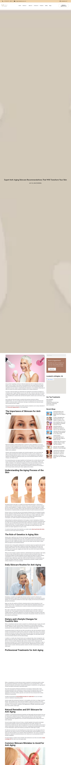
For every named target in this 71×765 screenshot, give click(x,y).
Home (20, 5)
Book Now (52, 369)
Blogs (50, 5)
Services (24, 5)
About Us (30, 5)
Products (41, 5)
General (39, 183)
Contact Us (36, 5)
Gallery (46, 5)
